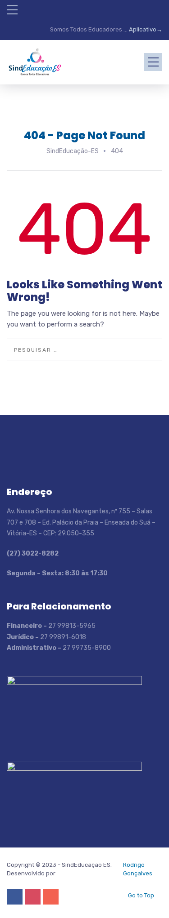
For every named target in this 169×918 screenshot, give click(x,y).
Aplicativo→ (145, 29)
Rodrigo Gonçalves (137, 868)
